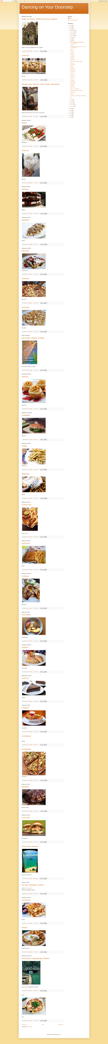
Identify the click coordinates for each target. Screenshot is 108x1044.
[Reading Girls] (34, 141)
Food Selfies (26, 615)
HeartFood (25, 278)
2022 (70, 27)
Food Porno (26, 543)
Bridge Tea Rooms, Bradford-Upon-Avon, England (39, 19)
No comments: (35, 51)
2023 (70, 25)
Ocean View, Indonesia (30, 846)
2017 (70, 113)
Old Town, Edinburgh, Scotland (33, 885)
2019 (70, 110)
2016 (70, 115)
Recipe (24, 123)
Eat (23, 995)
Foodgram (25, 708)
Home (43, 1024)
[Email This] (40, 51)
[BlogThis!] (42, 51)
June (71, 40)
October (72, 33)
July (71, 38)
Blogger (59, 1034)
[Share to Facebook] (45, 51)
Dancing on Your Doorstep (47, 7)
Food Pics (25, 150)
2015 (70, 117)
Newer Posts (24, 1024)
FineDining (25, 307)
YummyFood (26, 900)
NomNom (25, 189)
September (72, 35)
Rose (70, 18)
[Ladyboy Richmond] (34, 269)
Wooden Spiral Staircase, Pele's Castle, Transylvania (40, 84)
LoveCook (25, 55)
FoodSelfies (26, 415)
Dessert (24, 927)
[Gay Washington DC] (27, 888)
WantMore (25, 787)
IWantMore (25, 220)
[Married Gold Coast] (34, 464)
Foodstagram (26, 749)
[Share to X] (43, 51)
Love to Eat (26, 818)
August (71, 37)
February (72, 104)
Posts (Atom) (29, 1026)
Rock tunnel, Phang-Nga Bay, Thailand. (36, 958)
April (71, 101)
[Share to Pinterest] (46, 51)
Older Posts (61, 1024)
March (71, 103)
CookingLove (26, 736)
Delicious (25, 377)
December (72, 30)
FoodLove (25, 576)
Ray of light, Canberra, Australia (33, 338)
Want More (25, 251)
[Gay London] (34, 775)
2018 (70, 112)
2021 (70, 28)
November (72, 32)
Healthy (24, 446)
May (71, 99)
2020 (70, 108)
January (72, 106)
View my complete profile (73, 20)
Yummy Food (26, 505)
